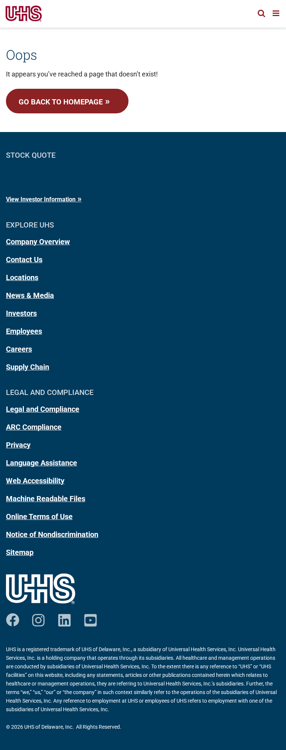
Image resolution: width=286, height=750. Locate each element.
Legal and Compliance (42, 409)
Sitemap (20, 552)
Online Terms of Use (39, 516)
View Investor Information (41, 199)
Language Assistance (41, 462)
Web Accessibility (35, 480)
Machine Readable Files (45, 498)
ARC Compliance (33, 427)
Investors (21, 313)
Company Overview (38, 241)
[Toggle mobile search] (261, 13)
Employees (24, 331)
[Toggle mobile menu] (276, 13)
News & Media (30, 295)
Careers (19, 349)
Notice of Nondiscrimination (52, 534)
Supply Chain (27, 367)
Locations (22, 277)
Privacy (18, 444)
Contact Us (24, 259)
